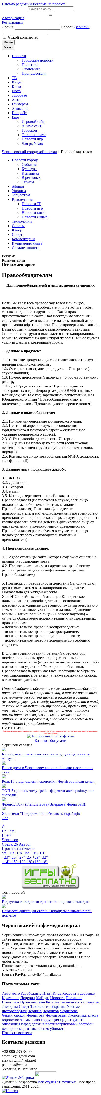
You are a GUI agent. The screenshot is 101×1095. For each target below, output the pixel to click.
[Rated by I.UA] (45, 1078)
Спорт (24, 1006)
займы (25, 1020)
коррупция (50, 1020)
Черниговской (14, 1015)
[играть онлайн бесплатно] (50, 888)
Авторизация (13, 18)
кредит (65, 1020)
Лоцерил (27, 998)
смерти (23, 1028)
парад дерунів (32, 1024)
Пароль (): (76, 27)
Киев (57, 993)
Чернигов (51, 1011)
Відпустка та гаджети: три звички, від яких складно (45, 902)
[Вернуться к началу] (10, 1091)
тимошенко (39, 1028)
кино (36, 1020)
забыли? (82, 27)
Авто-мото (11, 993)
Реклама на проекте (49, 4)
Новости (57, 998)
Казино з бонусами (50, 740)
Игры (47, 993)
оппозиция (11, 1024)
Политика (74, 998)
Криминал (10, 998)
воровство (10, 1020)
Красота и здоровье (78, 993)
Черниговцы (56, 1015)
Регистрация (12, 22)
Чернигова (69, 1011)
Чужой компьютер (23, 37)
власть (93, 1015)
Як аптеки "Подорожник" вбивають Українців (41, 813)
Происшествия (32, 1002)
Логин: (8, 27)
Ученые (73, 1006)
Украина (58, 1006)
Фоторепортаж (14, 1011)
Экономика (77, 1015)
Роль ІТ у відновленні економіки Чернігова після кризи (48, 781)
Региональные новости (65, 1002)
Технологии (40, 1006)
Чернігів (35, 1011)
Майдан (42, 998)
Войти (8, 42)
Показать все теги (17, 1033)
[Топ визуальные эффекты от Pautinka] (50, 736)
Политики (10, 1002)
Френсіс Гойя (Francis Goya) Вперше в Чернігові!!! (44, 804)
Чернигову (36, 1015)
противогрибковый (61, 1024)
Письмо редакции (17, 4)
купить (78, 1020)
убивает (56, 1028)
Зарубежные (31, 993)
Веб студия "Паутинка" (57, 1082)
